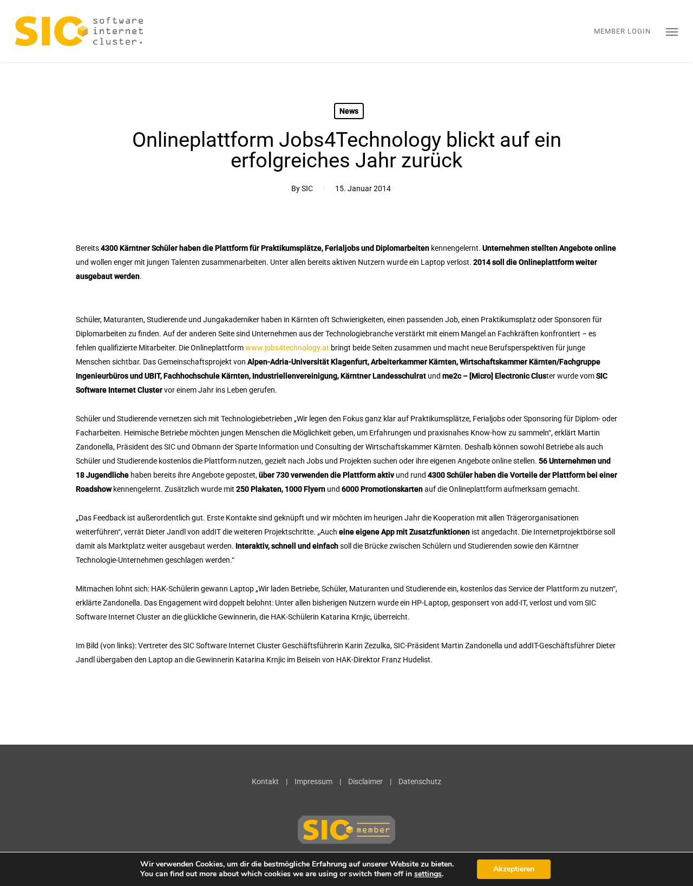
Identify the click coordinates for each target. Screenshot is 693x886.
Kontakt (265, 781)
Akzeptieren (513, 869)
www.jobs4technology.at (287, 347)
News (348, 111)
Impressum (313, 781)
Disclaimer (365, 781)
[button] (672, 31)
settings (428, 874)
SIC (307, 188)
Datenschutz (419, 781)
